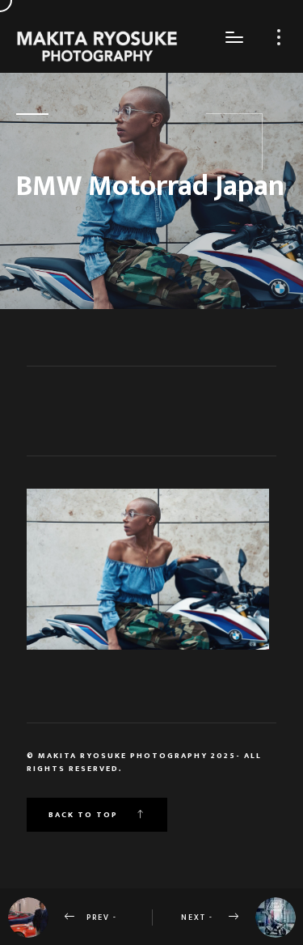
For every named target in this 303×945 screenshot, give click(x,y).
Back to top (84, 814)
